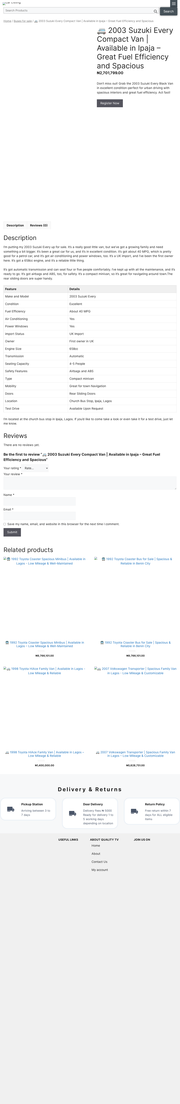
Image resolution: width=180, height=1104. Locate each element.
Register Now (109, 103)
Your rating (12, 468)
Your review (13, 474)
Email (9, 509)
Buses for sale (23, 21)
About (96, 853)
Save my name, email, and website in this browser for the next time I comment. (63, 524)
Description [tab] (15, 225)
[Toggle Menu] (173, 3)
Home (7, 21)
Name (9, 495)
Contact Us (99, 862)
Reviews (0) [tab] (39, 225)
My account (100, 870)
